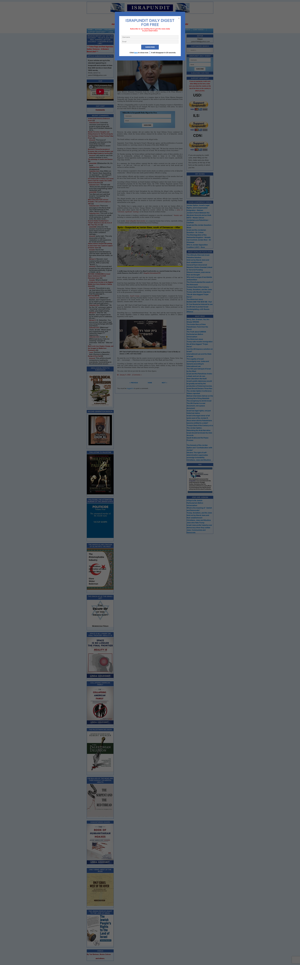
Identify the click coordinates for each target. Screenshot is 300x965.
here (136, 53)
